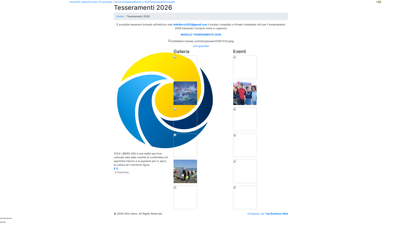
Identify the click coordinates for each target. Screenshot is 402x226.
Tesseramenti (157, 1)
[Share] (7, 218)
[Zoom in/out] (1, 218)
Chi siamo (82, 1)
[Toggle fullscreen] (4, 218)
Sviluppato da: (267, 213)
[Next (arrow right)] (4, 222)
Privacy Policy (123, 172)
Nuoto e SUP (141, 1)
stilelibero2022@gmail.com (190, 24)
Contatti (170, 1)
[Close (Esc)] (10, 218)
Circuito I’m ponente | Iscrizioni (106, 1)
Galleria (129, 1)
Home (72, 1)
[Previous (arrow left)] (1, 222)
